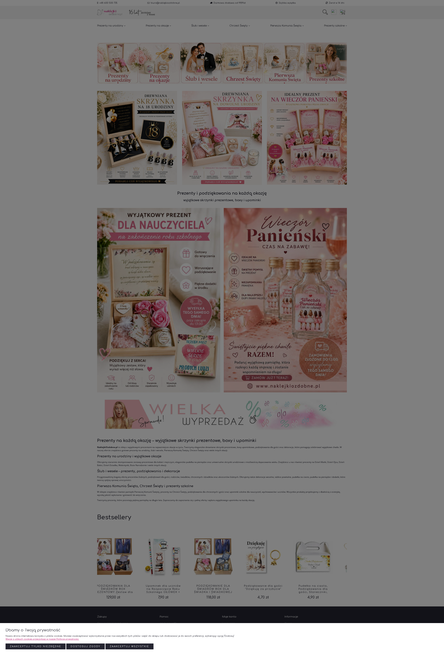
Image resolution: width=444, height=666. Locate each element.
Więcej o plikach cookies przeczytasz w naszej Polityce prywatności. (42, 639)
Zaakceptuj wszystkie (129, 646)
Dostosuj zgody (85, 646)
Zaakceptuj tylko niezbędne (35, 646)
